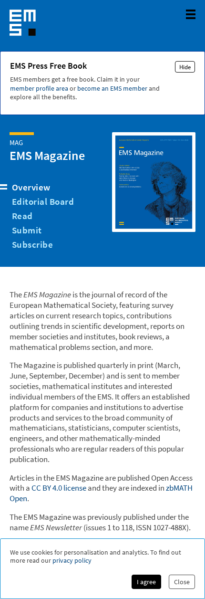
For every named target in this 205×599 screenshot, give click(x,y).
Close (182, 582)
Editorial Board (43, 201)
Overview (31, 187)
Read (22, 215)
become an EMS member (112, 88)
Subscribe (32, 244)
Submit (27, 230)
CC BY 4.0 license (58, 488)
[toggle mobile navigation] (190, 14)
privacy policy (72, 561)
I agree (146, 582)
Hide (185, 67)
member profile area (39, 88)
